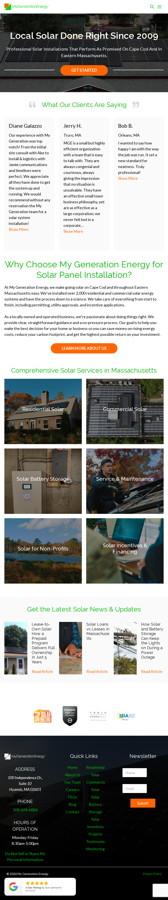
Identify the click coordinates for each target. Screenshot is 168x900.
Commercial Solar (125, 409)
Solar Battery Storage (43, 479)
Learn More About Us (84, 348)
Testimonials (96, 841)
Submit (143, 803)
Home (73, 767)
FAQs (72, 797)
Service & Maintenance (125, 479)
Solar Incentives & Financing (125, 548)
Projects (95, 834)
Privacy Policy (152, 874)
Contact (72, 812)
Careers (72, 789)
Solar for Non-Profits (43, 548)
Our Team (72, 782)
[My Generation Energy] (26, 6)
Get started (84, 70)
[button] (152, 6)
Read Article (42, 671)
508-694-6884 (25, 809)
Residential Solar (43, 409)
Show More (38, 231)
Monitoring (95, 849)
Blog (72, 804)
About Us (72, 775)
